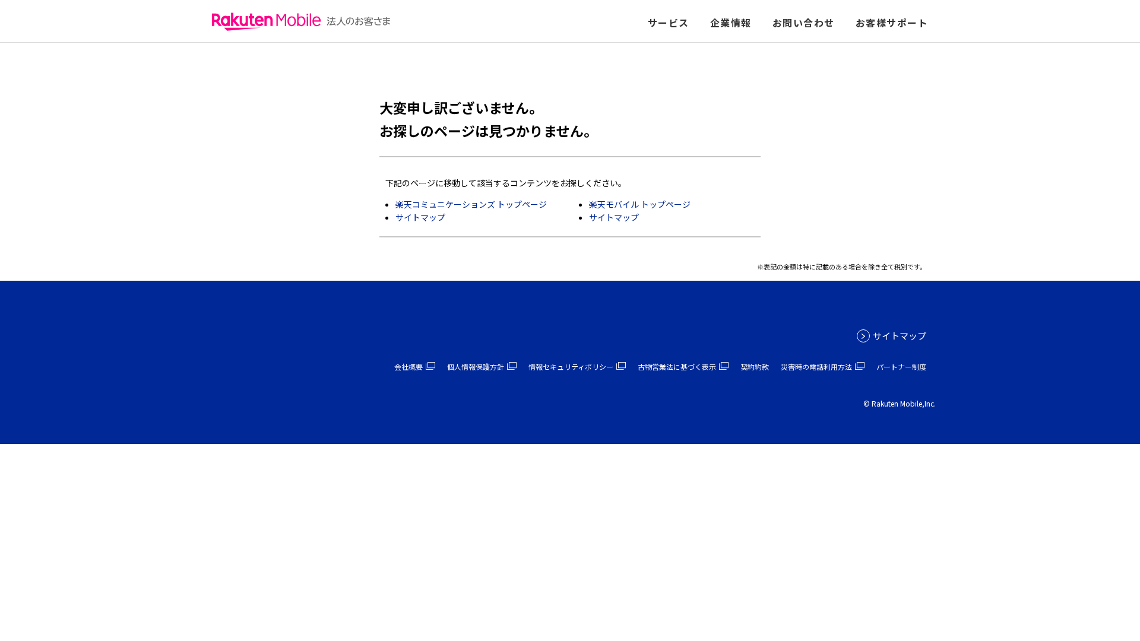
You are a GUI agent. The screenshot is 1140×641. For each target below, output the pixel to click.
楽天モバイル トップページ (640, 204)
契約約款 (754, 366)
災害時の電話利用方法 (816, 366)
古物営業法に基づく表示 (677, 366)
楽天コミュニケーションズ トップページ (471, 204)
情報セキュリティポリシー (570, 366)
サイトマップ (420, 217)
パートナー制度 (901, 366)
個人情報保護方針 (475, 366)
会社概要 (408, 366)
